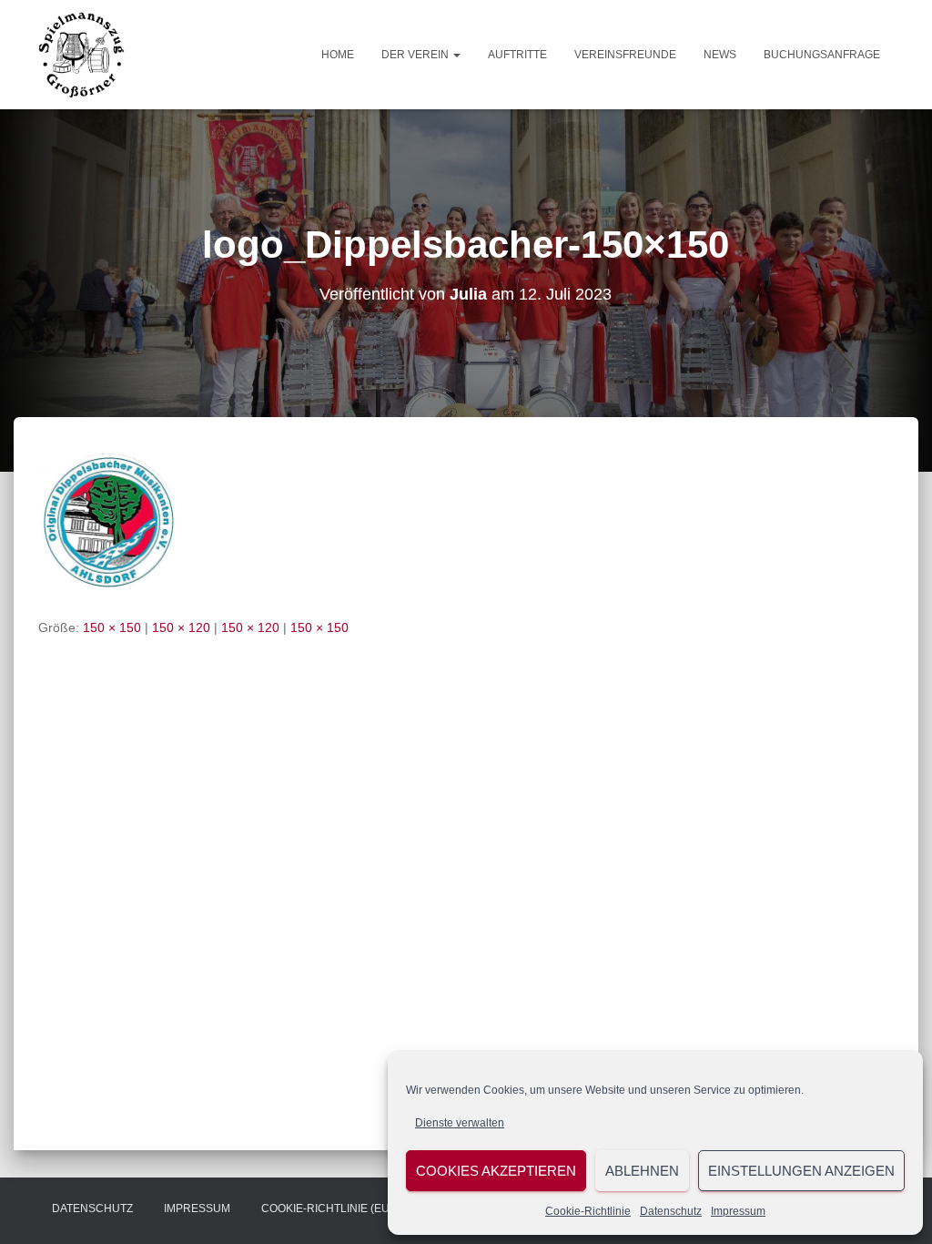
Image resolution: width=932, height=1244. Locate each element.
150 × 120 (181, 627)
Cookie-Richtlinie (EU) (327, 1208)
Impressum (738, 1211)
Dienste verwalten (459, 1123)
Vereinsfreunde (625, 54)
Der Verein (416, 54)
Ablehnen (642, 1170)
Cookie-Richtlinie (588, 1211)
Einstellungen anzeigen (801, 1170)
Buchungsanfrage (822, 54)
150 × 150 (112, 627)
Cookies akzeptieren (496, 1170)
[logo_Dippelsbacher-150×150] (106, 521)
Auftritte (517, 54)
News (720, 54)
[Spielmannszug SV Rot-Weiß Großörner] (81, 54)
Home (337, 54)
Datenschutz (671, 1211)
